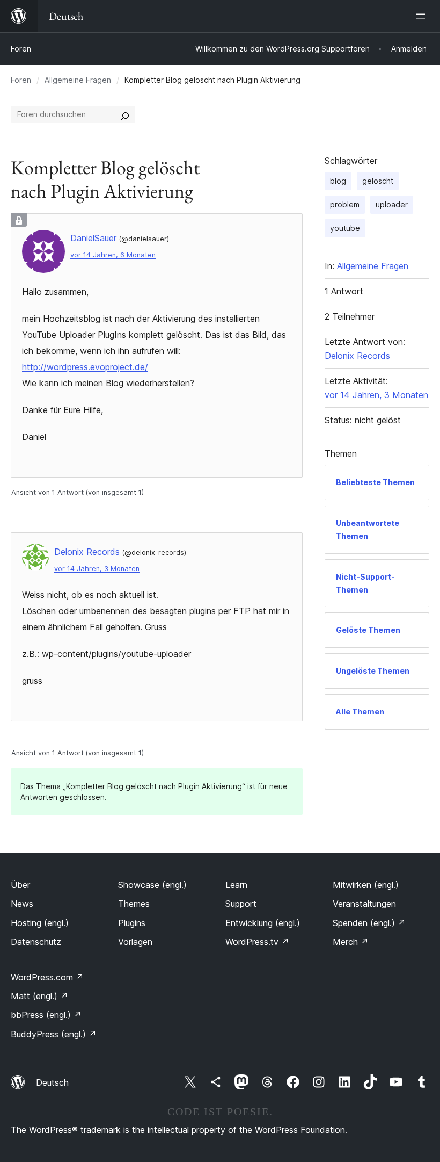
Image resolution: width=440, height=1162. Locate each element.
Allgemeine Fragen (78, 79)
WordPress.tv (257, 941)
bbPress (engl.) (46, 1014)
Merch (351, 941)
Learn (236, 884)
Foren (21, 48)
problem (345, 204)
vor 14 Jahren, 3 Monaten (97, 569)
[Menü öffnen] (423, 16)
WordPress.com (47, 977)
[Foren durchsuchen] (125, 114)
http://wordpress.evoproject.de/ (85, 367)
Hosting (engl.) (40, 923)
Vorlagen (135, 941)
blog (338, 180)
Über (20, 884)
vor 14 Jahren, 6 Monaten (113, 255)
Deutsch (52, 1082)
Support (240, 903)
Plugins (131, 923)
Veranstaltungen (364, 903)
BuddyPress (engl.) (54, 1034)
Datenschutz (36, 941)
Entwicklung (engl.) (262, 923)
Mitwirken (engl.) (366, 884)
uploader (392, 204)
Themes (134, 903)
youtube (345, 228)
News (22, 903)
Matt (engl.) (39, 996)
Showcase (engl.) (152, 884)
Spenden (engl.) (369, 923)
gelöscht (377, 180)
